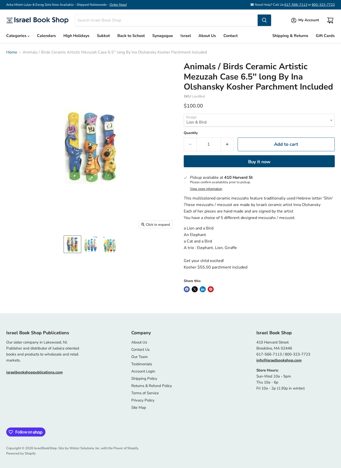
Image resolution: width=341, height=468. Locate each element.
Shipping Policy (144, 378)
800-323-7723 (323, 4)
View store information (206, 189)
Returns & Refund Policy (151, 385)
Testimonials (141, 364)
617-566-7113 (295, 4)
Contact (230, 35)
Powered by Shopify (21, 453)
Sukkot (103, 35)
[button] (72, 244)
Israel (185, 35)
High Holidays (76, 35)
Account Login (143, 371)
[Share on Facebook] (187, 289)
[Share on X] (195, 289)
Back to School (131, 35)
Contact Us (140, 349)
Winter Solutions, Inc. (84, 448)
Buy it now (259, 162)
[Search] (264, 20)
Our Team (139, 356)
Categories (16, 35)
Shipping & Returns (290, 35)
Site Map (138, 407)
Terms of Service (145, 393)
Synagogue (162, 35)
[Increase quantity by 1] (227, 144)
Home (11, 52)
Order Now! (118, 4)
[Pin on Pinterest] (211, 289)
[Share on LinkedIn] (203, 289)
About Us (207, 35)
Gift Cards (325, 35)
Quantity (191, 133)
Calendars (46, 35)
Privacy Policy (143, 400)
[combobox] (166, 20)
